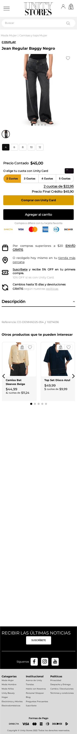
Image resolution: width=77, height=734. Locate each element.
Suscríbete (20, 269)
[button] (5, 147)
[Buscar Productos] (69, 23)
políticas (52, 288)
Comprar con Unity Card (38, 200)
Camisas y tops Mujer (33, 35)
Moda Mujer (9, 35)
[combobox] (38, 23)
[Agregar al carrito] (22, 347)
